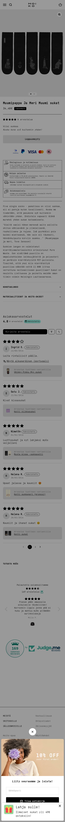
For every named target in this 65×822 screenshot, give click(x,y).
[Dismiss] (59, 806)
